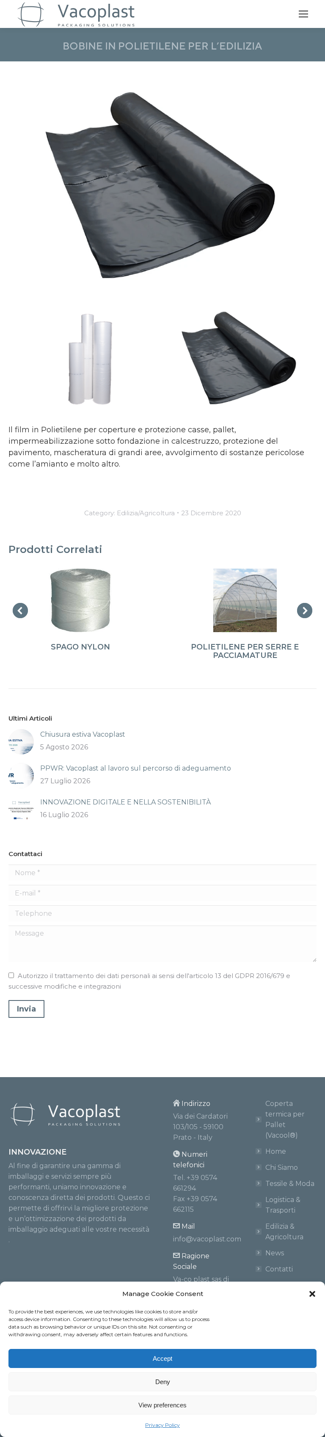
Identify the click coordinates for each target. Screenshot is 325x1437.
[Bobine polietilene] (85, 358)
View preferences (162, 1405)
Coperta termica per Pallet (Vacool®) (285, 1119)
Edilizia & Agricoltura (284, 1231)
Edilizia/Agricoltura (146, 513)
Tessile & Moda (289, 1184)
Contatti (279, 1269)
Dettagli (80, 600)
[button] (312, 1294)
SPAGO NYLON (80, 647)
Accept (162, 1358)
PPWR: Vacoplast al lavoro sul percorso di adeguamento (135, 768)
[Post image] (21, 741)
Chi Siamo (281, 1167)
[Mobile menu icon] (303, 13)
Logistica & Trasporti (282, 1205)
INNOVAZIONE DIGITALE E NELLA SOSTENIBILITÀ (125, 802)
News (274, 1253)
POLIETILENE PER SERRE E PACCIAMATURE (245, 651)
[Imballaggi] (240, 358)
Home (275, 1151)
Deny (162, 1381)
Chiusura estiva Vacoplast (82, 734)
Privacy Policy (162, 1425)
